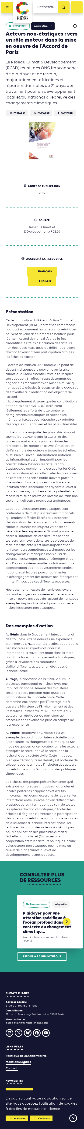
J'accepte (44, 1118)
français (45, 271)
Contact (12, 1068)
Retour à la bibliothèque (42, 956)
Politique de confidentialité (26, 1056)
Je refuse (20, 1118)
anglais (44, 281)
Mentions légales (18, 1062)
